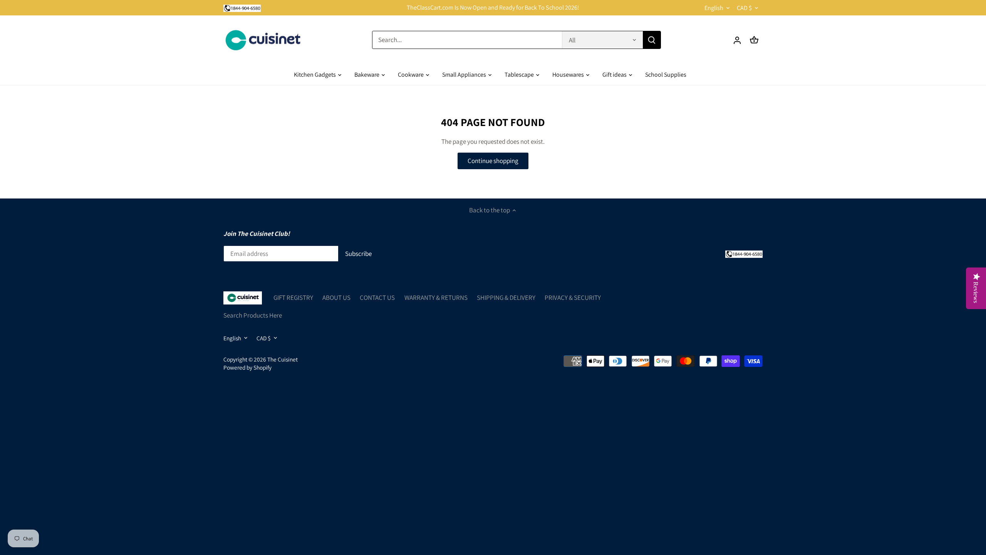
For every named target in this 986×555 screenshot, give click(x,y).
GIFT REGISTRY (293, 297)
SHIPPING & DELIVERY (506, 297)
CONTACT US (377, 297)
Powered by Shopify (247, 367)
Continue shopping (493, 160)
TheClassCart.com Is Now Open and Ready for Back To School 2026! (493, 7)
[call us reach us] (242, 7)
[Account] (737, 39)
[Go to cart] (754, 39)
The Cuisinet (282, 359)
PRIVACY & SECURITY (573, 297)
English (713, 8)
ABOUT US (336, 297)
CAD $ (744, 8)
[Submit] (652, 40)
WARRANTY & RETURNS (436, 297)
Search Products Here (252, 315)
